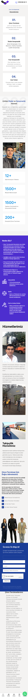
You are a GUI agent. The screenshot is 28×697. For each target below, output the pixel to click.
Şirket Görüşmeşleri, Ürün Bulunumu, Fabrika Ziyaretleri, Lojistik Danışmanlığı (14, 45)
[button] (25, 694)
